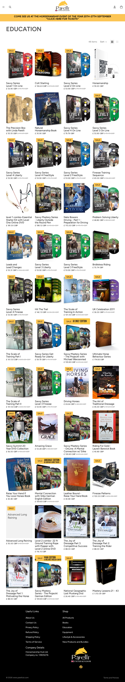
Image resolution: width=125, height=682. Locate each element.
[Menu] (3, 7)
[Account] (114, 7)
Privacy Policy (32, 627)
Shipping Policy (33, 637)
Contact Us (31, 622)
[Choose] (27, 76)
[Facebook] (81, 667)
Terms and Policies (111, 678)
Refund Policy (32, 632)
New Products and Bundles (75, 642)
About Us (30, 618)
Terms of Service (34, 642)
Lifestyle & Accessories (73, 637)
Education (67, 627)
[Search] (10, 7)
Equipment (67, 632)
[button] (103, 41)
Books (65, 622)
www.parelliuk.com (21, 678)
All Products (68, 618)
